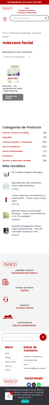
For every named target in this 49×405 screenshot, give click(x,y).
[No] (46, 396)
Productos (8, 156)
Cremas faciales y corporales (17, 142)
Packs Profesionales (13, 151)
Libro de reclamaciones (24, 325)
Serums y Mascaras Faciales (17, 160)
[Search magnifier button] (46, 18)
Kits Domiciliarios (11, 146)
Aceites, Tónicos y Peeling (16, 132)
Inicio (5, 33)
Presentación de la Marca (24, 273)
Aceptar (25, 401)
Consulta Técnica (24, 307)
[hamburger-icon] (45, 9)
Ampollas (7, 137)
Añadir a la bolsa (11, 97)
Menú (9, 347)
